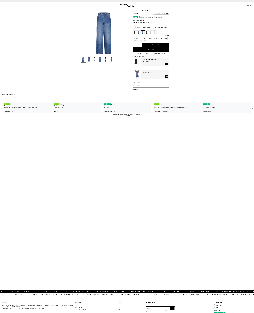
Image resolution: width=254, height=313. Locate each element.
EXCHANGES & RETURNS (81, 309)
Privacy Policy (165, 310)
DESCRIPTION (136, 82)
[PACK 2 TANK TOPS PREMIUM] (137, 62)
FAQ (119, 307)
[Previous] (2, 1)
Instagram (218, 305)
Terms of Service (171, 310)
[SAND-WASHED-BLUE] (138, 32)
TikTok (217, 308)
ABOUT (119, 309)
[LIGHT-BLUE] (151, 32)
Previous (80, 33)
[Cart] (251, 5)
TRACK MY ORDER (79, 307)
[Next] (251, 1)
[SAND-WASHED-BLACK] (147, 32)
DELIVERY (135, 89)
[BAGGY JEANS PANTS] (137, 74)
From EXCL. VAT (161, 13)
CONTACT (120, 304)
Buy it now (151, 49)
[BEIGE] (155, 32)
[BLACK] (135, 32)
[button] (3, 5)
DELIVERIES (78, 304)
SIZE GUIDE (136, 85)
